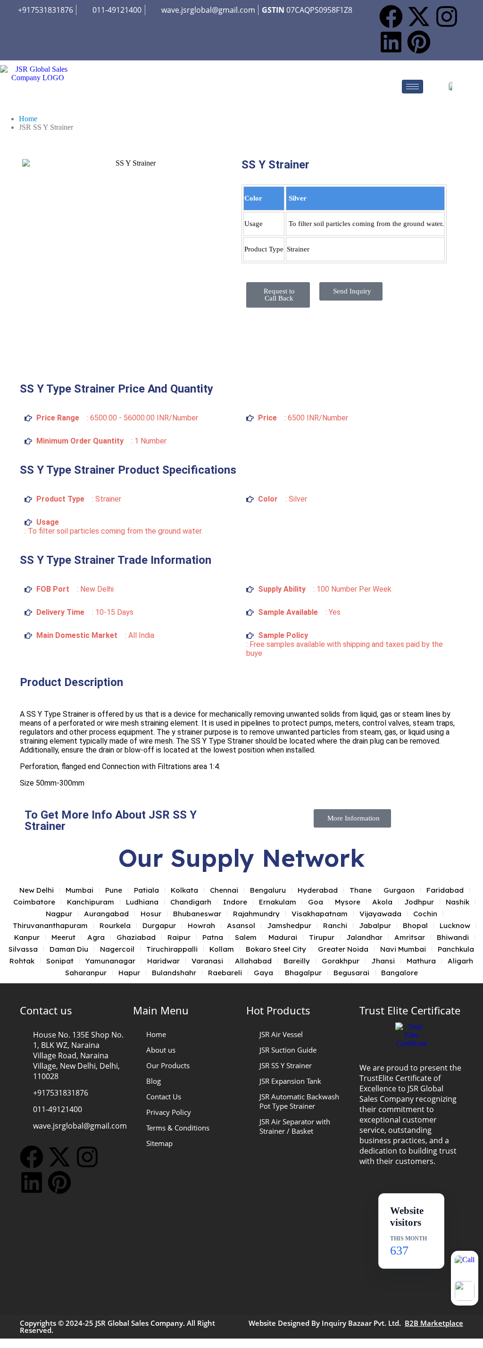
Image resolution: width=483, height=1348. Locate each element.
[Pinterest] (419, 42)
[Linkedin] (391, 42)
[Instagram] (446, 16)
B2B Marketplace (434, 1323)
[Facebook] (391, 16)
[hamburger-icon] (412, 86)
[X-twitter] (419, 16)
